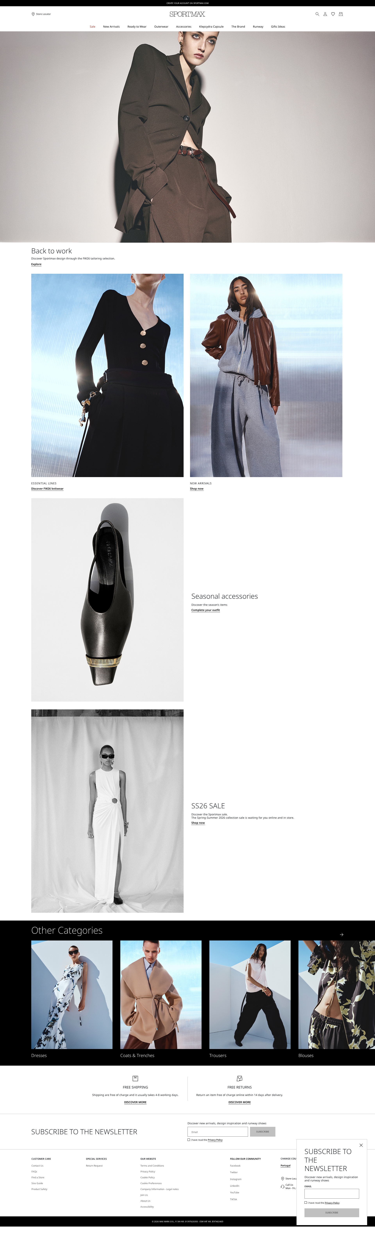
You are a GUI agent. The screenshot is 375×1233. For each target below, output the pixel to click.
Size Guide (37, 1183)
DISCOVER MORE (135, 1102)
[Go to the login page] (325, 14)
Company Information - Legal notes (159, 1189)
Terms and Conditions (152, 1165)
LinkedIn (234, 1185)
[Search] (317, 14)
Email (308, 1186)
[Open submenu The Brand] (247, 26)
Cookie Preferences (151, 1183)
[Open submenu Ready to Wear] (149, 26)
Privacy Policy (215, 1139)
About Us (145, 1201)
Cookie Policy (147, 1177)
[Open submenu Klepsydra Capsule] (226, 26)
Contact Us (37, 1165)
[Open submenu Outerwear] (171, 26)
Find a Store (37, 1177)
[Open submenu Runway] (265, 26)
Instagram (235, 1179)
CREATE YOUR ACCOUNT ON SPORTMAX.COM (188, 3)
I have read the (206, 1140)
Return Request (94, 1165)
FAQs (34, 1171)
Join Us (144, 1195)
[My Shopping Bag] (341, 14)
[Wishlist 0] (333, 14)
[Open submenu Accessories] (194, 26)
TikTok (233, 1199)
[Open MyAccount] (328, 14)
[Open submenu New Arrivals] (122, 26)
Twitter (234, 1172)
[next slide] (342, 935)
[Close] (361, 1145)
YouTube (234, 1192)
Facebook (235, 1165)
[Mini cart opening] (345, 14)
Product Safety (39, 1189)
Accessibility (147, 1206)
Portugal (285, 1165)
